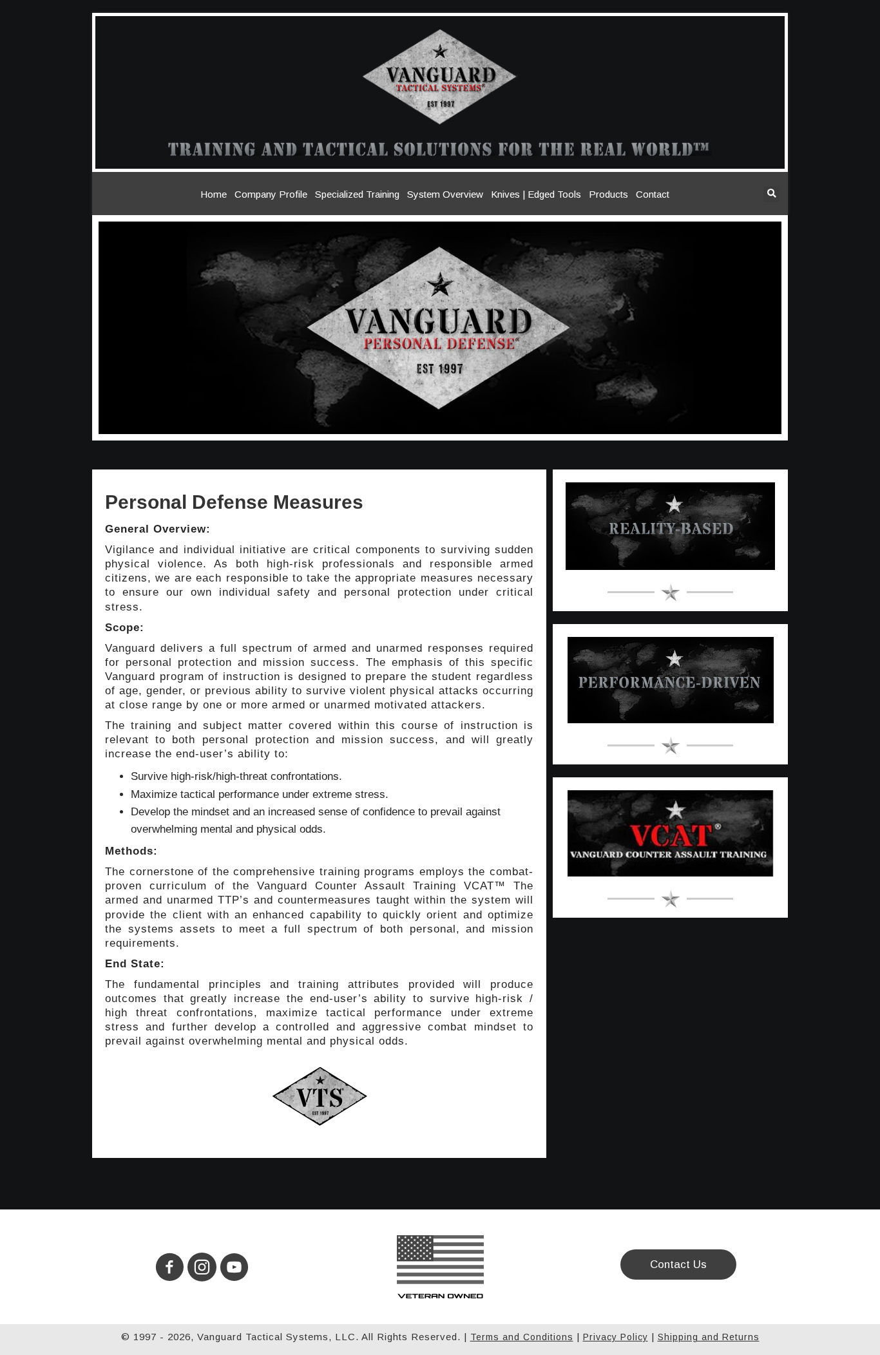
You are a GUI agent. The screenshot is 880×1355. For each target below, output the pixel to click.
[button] (169, 1267)
